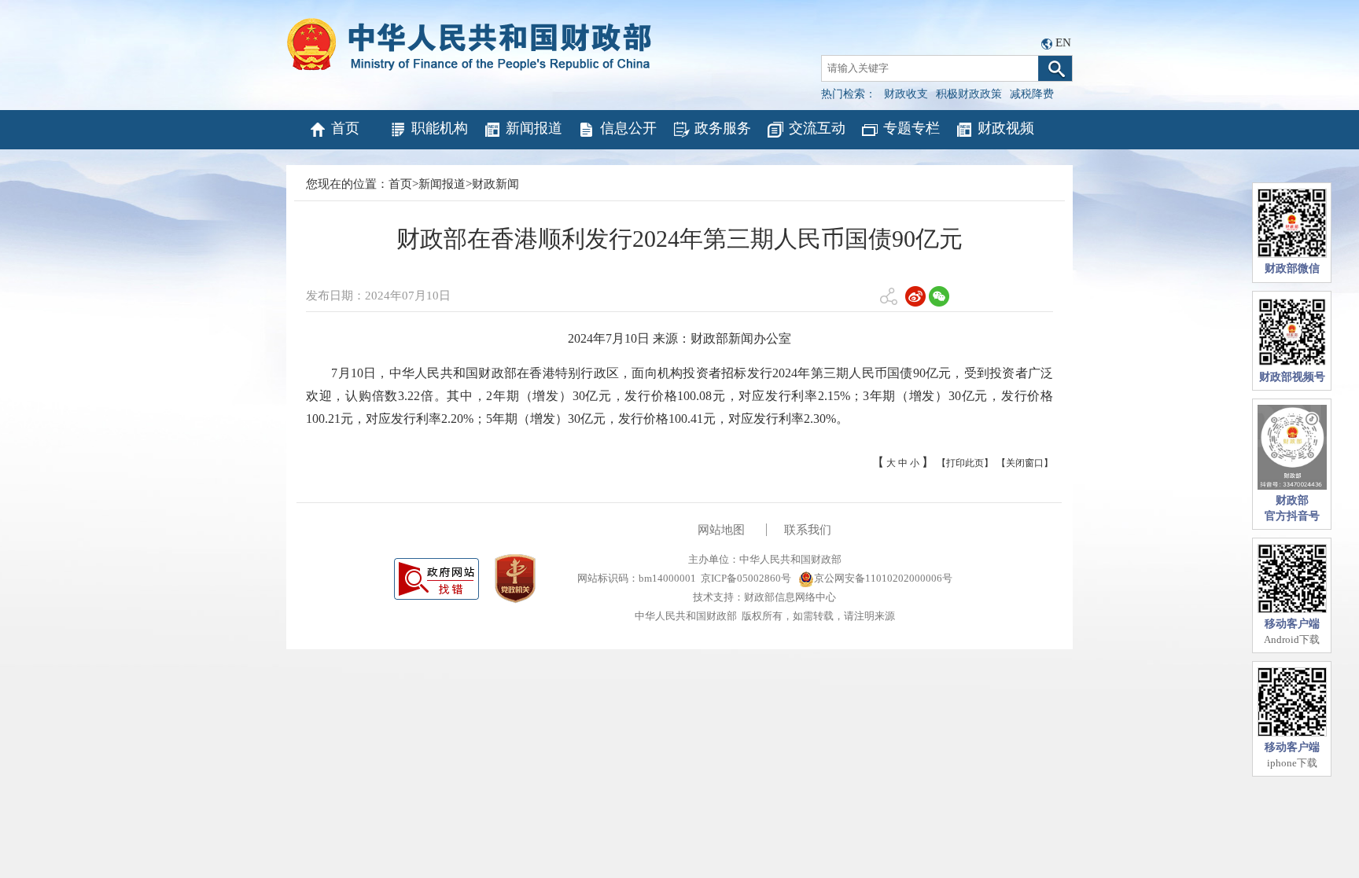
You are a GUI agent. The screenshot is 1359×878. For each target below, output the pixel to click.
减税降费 (1032, 94)
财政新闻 (495, 184)
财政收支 (906, 94)
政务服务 (722, 128)
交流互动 (817, 128)
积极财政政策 (969, 94)
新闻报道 (534, 128)
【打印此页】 (965, 462)
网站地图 (721, 529)
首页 (345, 128)
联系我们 (807, 529)
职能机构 (439, 128)
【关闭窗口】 (1024, 462)
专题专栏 (911, 128)
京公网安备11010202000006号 (883, 578)
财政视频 (1006, 128)
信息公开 (628, 128)
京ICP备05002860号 (746, 578)
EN (1063, 42)
